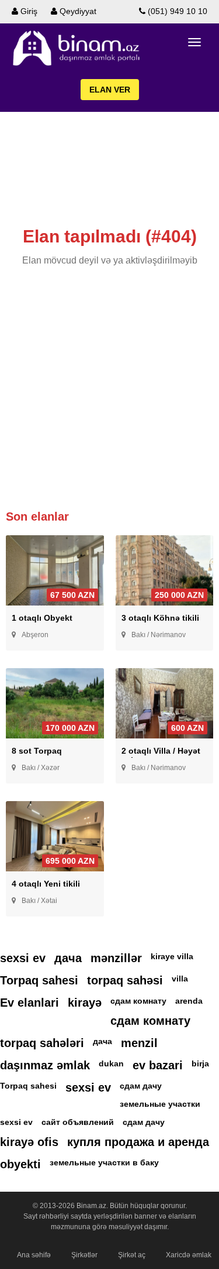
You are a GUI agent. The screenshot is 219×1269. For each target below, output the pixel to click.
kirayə (85, 1002)
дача (68, 958)
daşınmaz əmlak (45, 1065)
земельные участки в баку (104, 1162)
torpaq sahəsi (125, 980)
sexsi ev (23, 958)
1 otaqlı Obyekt (42, 617)
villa (180, 978)
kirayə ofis (29, 1141)
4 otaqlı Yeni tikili (46, 883)
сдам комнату (138, 1000)
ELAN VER (109, 89)
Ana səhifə (34, 1255)
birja (200, 1063)
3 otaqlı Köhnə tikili (160, 617)
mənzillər (116, 958)
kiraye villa (172, 956)
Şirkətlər (84, 1255)
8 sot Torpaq (37, 750)
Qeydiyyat (76, 11)
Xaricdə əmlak (188, 1255)
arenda (189, 1000)
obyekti (20, 1164)
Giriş (27, 11)
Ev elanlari (29, 1002)
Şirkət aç (131, 1255)
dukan (111, 1063)
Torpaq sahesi (39, 980)
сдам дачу (141, 1085)
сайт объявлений (77, 1122)
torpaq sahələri (42, 1043)
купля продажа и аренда (138, 1141)
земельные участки (160, 1104)
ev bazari (158, 1065)
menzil (139, 1043)
